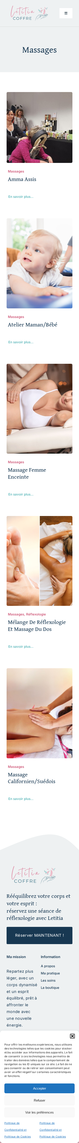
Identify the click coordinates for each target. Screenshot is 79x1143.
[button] (72, 1036)
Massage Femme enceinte (27, 473)
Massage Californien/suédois (31, 777)
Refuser (39, 1100)
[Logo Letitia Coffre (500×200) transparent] (28, 7)
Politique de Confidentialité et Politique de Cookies (17, 1129)
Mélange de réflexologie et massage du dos (37, 625)
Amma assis (22, 179)
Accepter (39, 1088)
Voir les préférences (39, 1112)
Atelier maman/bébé (32, 324)
